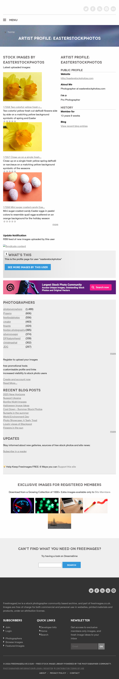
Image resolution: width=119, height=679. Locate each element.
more (55, 224)
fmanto (7, 326)
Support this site (67, 466)
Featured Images (15, 645)
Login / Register (44, 668)
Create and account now (17, 379)
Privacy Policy (58, 673)
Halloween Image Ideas (16, 405)
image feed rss (108, 590)
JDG (5, 346)
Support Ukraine (12, 398)
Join (8, 627)
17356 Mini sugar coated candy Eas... (24, 207)
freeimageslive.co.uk (20, 7)
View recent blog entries (74, 126)
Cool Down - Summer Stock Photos (22, 409)
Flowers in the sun (13, 427)
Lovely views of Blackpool (17, 424)
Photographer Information (18, 668)
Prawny (7, 313)
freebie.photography (14, 330)
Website (20, 591)
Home (11, 32)
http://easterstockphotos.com (77, 78)
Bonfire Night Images (14, 401)
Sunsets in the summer (16, 412)
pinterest (106, 8)
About (42, 673)
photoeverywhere (12, 309)
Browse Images (14, 642)
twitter (86, 8)
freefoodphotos (11, 317)
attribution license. (34, 610)
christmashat (10, 342)
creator (7, 321)
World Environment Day (16, 416)
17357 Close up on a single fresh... (22, 157)
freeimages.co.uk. (101, 603)
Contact (75, 673)
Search (44, 634)
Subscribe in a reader (15, 451)
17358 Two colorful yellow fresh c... (22, 107)
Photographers (14, 638)
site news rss (102, 590)
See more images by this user (28, 267)
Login (9, 631)
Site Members (102, 492)
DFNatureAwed (11, 338)
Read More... (10, 383)
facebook (92, 8)
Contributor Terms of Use (69, 668)
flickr (113, 8)
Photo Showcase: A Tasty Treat (20, 420)
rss (99, 8)
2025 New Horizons (14, 394)
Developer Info (48, 627)
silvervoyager (10, 334)
